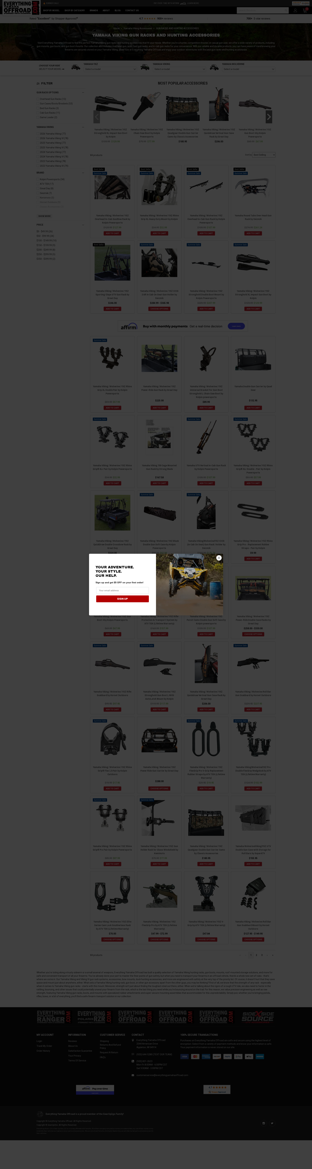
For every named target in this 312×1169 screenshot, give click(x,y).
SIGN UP (122, 599)
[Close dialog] (219, 558)
